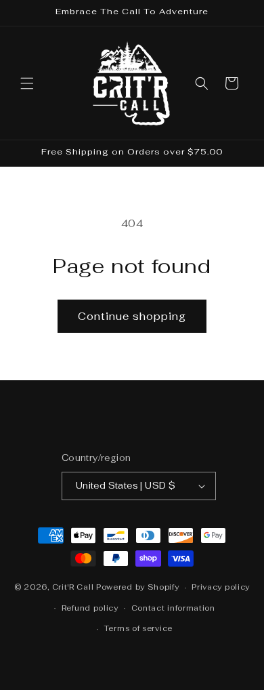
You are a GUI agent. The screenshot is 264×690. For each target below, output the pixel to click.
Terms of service (138, 628)
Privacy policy (221, 587)
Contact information (173, 608)
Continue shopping (132, 316)
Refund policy (90, 608)
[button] (27, 83)
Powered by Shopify (137, 587)
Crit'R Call (73, 587)
